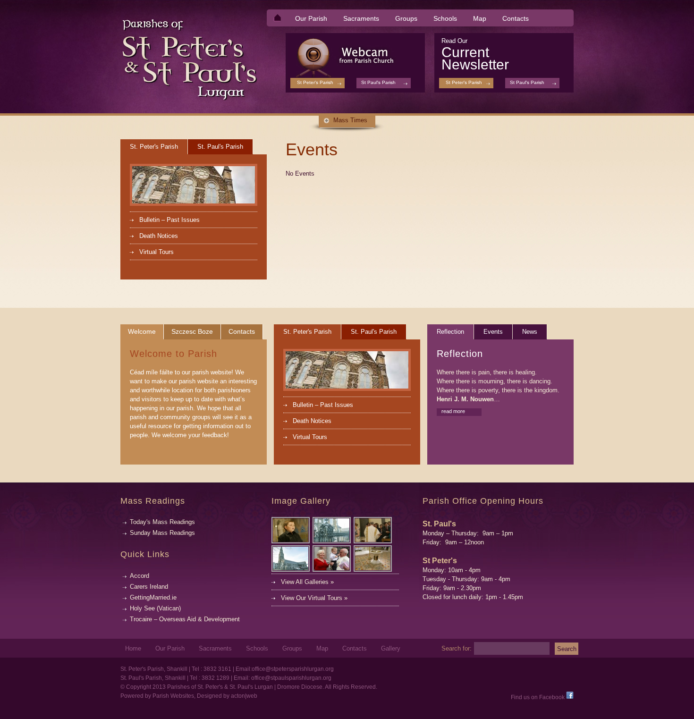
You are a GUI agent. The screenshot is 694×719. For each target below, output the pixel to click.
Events (493, 331)
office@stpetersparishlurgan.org (293, 669)
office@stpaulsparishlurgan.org (291, 678)
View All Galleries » (307, 581)
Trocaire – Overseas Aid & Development (185, 619)
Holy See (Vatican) (155, 608)
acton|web (244, 696)
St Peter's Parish (464, 82)
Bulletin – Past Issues (169, 219)
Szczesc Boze (192, 331)
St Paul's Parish (527, 82)
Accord (139, 576)
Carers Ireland (149, 587)
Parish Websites (173, 696)
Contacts (515, 18)
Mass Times (350, 120)
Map (479, 18)
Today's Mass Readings (162, 521)
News (529, 331)
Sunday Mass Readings (162, 532)
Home (133, 648)
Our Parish (307, 19)
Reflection (450, 331)
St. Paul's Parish (220, 146)
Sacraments (357, 19)
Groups (406, 18)
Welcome (142, 331)
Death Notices (158, 235)
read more (453, 411)
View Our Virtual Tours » (314, 597)
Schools (445, 18)
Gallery (390, 648)
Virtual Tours (156, 251)
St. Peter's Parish (154, 146)
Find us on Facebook (538, 697)
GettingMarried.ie (153, 597)
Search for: (456, 648)
